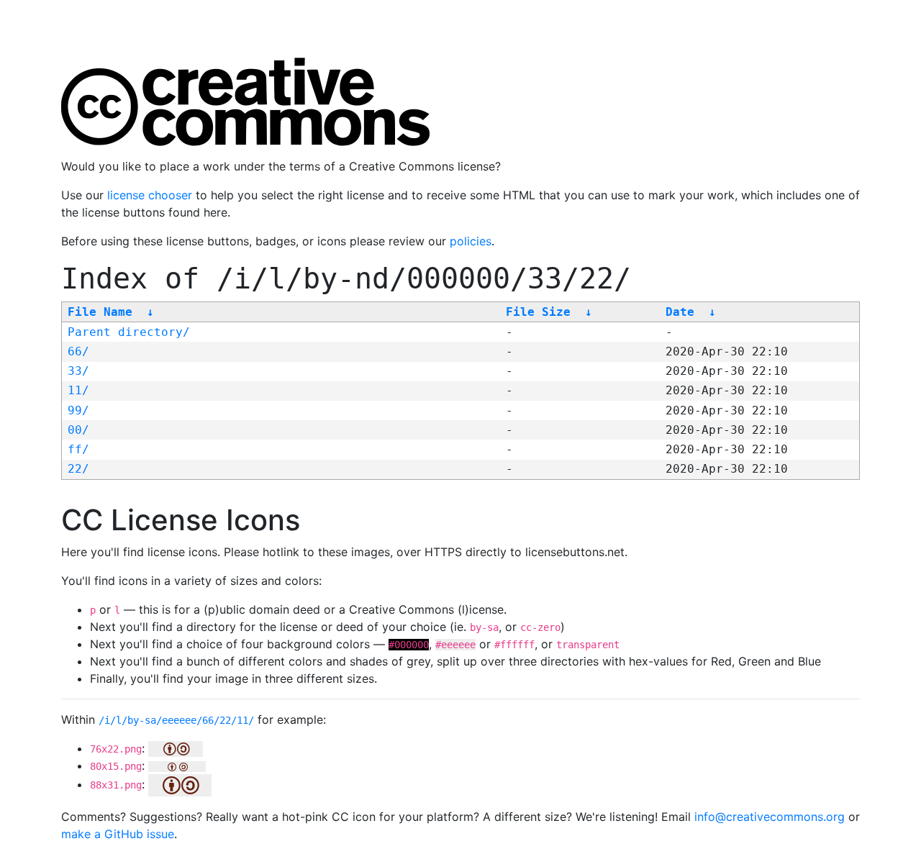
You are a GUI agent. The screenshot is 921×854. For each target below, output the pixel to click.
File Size (538, 312)
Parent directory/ (129, 332)
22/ (78, 469)
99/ (78, 410)
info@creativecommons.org (769, 816)
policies (470, 241)
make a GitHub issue (117, 834)
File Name (100, 312)
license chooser (149, 195)
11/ (78, 390)
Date (680, 312)
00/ (78, 430)
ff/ (78, 449)
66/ (78, 351)
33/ (78, 371)
